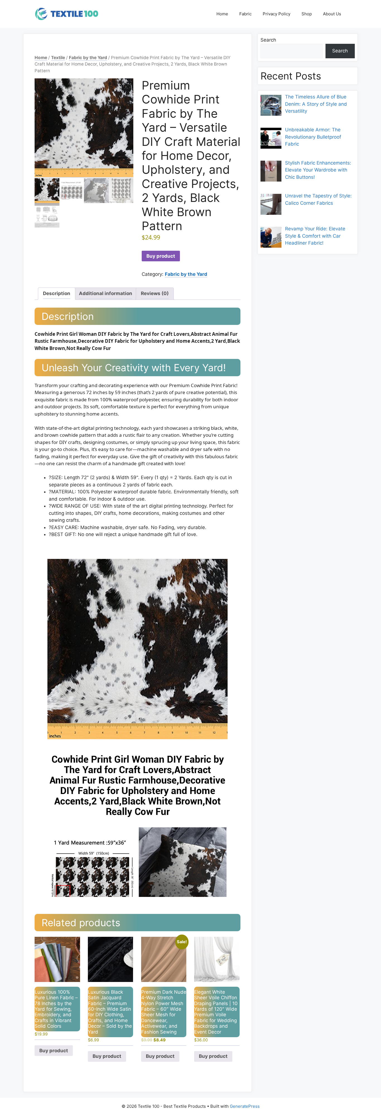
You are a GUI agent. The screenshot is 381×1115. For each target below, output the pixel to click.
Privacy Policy (276, 13)
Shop (307, 13)
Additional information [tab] (105, 293)
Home (222, 13)
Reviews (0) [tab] (155, 293)
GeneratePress (245, 1106)
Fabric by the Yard (88, 57)
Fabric (245, 13)
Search (268, 40)
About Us (332, 13)
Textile (58, 57)
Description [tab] (56, 293)
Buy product (160, 256)
